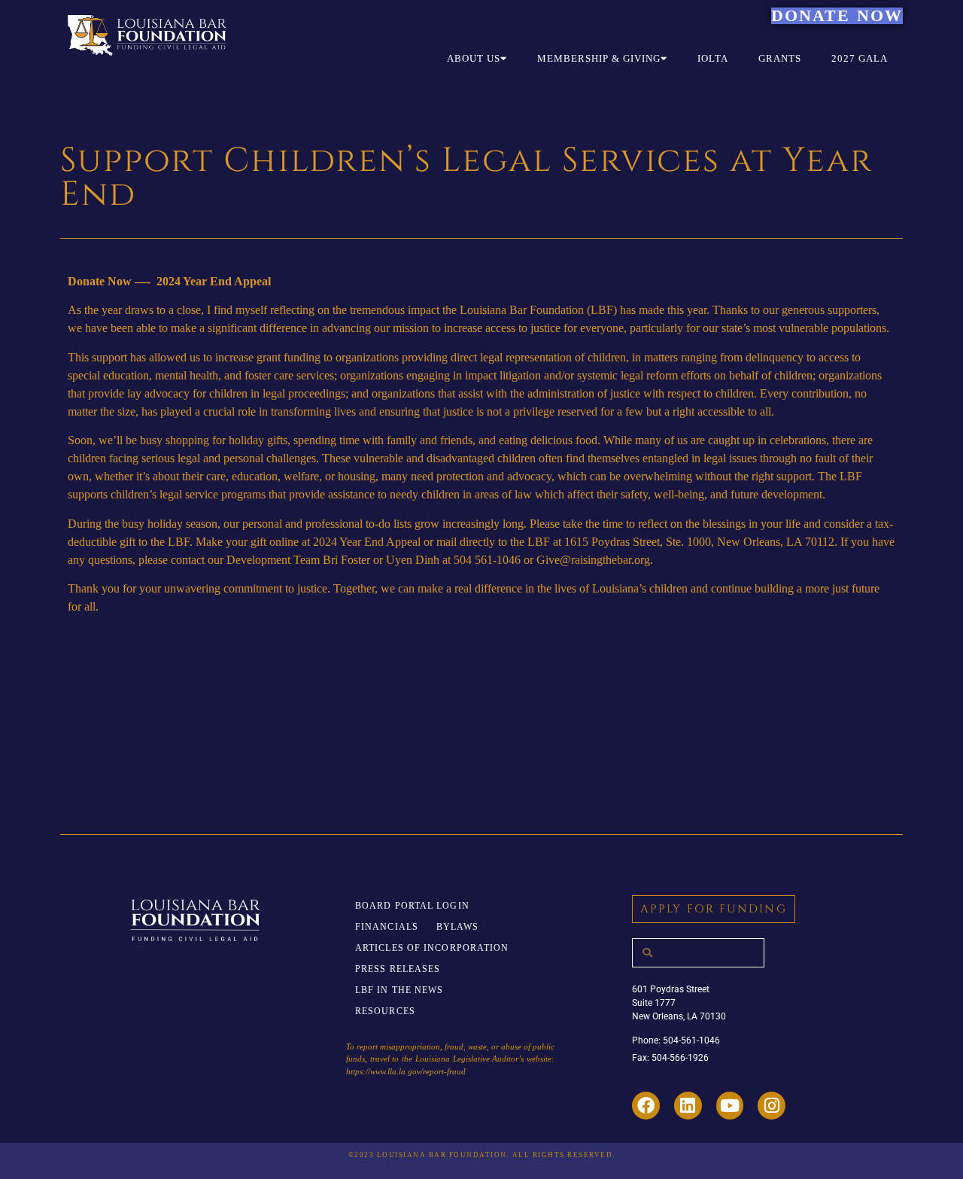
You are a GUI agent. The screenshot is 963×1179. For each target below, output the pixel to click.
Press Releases (397, 969)
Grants (779, 58)
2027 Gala (859, 58)
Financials (386, 927)
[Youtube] (730, 1106)
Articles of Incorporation (432, 948)
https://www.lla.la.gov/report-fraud (406, 1071)
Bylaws (457, 927)
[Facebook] (646, 1106)
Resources (385, 1011)
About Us (473, 58)
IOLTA (712, 58)
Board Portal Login (412, 905)
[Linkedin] (688, 1106)
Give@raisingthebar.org (593, 559)
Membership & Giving (599, 58)
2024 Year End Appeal (367, 541)
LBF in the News (399, 990)
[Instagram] (771, 1106)
